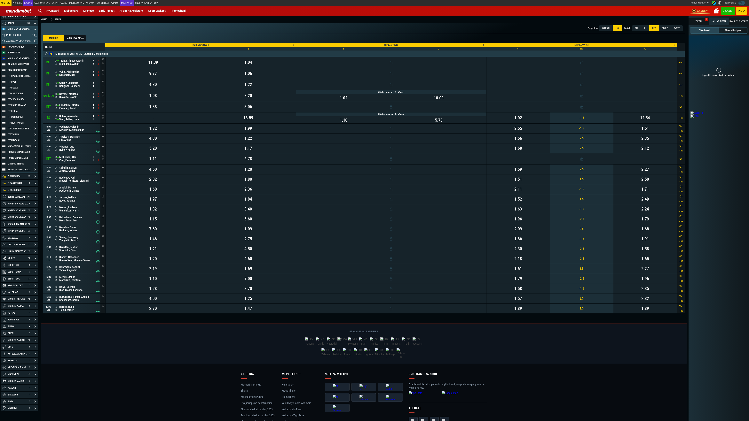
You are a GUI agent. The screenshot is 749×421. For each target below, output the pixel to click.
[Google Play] (457, 396)
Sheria (244, 390)
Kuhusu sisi (288, 384)
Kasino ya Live (42, 2)
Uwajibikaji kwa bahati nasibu (256, 403)
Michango (127, 2)
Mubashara (71, 10)
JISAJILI (728, 10)
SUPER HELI (103, 2)
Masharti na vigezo (251, 384)
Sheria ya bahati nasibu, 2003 (257, 409)
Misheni (702, 10)
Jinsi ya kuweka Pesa (146, 2)
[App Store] (424, 396)
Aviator (115, 2)
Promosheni (178, 10)
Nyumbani (52, 10)
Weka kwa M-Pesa (292, 409)
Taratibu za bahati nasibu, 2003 (258, 415)
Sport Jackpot (157, 10)
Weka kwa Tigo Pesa (293, 415)
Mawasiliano (289, 390)
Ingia (741, 10)
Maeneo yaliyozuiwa (252, 396)
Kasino (28, 2)
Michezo (88, 10)
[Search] (40, 11)
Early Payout (106, 10)
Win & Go (17, 2)
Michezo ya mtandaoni (82, 2)
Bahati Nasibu (59, 2)
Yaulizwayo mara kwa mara (296, 403)
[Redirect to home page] (18, 11)
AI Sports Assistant (131, 10)
